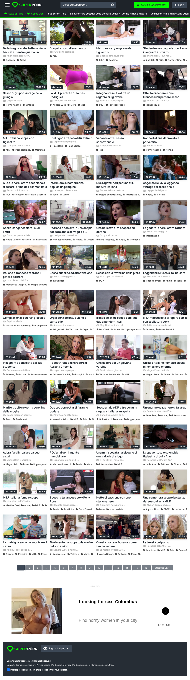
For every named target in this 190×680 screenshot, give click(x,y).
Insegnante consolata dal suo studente (22, 365)
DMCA (111, 664)
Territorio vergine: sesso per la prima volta (113, 370)
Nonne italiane (154, 145)
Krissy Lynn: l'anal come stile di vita (113, 460)
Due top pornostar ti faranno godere (69, 409)
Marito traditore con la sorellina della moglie (24, 409)
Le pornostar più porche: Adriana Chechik (66, 370)
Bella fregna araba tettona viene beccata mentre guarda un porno (24, 50)
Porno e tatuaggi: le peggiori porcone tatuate (159, 231)
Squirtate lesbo (14, 321)
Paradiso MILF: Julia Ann (159, 460)
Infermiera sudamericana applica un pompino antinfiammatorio (67, 185)
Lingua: (56, 648)
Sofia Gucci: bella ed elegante (113, 415)
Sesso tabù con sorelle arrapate (19, 415)
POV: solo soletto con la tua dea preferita (66, 415)
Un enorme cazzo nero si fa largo (164, 407)
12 (118, 567)
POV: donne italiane (63, 52)
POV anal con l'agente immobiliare (64, 454)
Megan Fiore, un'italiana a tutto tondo (159, 370)
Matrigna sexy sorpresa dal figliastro (114, 50)
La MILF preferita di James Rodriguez (67, 95)
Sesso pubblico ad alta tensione (71, 273)
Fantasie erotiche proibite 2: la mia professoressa (113, 100)
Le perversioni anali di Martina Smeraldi (66, 460)
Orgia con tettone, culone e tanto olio (68, 320)
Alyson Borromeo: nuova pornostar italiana (159, 505)
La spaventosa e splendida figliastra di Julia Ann (160, 454)
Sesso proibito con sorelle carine (19, 190)
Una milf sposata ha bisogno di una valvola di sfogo (116, 454)
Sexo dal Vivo (15, 13)
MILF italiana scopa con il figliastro (19, 140)
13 (127, 567)
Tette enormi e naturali (158, 325)
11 (108, 567)
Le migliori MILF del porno (66, 100)
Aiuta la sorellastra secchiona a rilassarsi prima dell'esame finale (25, 185)
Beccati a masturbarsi (112, 56)
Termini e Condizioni (26, 664)
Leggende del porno (156, 190)
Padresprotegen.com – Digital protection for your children (39, 669)
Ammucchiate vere (63, 325)
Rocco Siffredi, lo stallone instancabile (159, 276)
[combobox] (88, 5)
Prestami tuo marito (110, 145)
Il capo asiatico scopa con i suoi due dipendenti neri (117, 320)
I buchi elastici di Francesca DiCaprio (19, 280)
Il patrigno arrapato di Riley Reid (71, 138)
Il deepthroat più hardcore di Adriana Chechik (69, 365)
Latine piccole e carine (65, 190)
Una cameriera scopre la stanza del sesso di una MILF (164, 499)
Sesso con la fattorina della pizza (118, 273)
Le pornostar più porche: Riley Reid (66, 142)
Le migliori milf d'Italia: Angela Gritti (19, 145)
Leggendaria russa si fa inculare (164, 273)
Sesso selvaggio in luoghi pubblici (66, 276)
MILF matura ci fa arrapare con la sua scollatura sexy (165, 320)
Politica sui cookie (81, 664)
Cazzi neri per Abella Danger (19, 235)
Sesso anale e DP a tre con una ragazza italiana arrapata (116, 409)
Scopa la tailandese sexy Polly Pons (70, 499)
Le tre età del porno (156, 542)
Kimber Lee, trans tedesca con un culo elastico (159, 100)
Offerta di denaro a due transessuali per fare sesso (161, 95)
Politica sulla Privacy (61, 664)
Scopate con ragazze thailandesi (66, 505)
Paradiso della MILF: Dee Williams (159, 546)
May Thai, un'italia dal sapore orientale (113, 325)
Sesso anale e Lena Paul (159, 411)
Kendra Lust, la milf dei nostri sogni (66, 550)
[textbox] (84, 5)
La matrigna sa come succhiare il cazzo (25, 544)
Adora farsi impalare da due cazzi (21, 454)
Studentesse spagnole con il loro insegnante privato (165, 50)
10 (99, 567)
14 (136, 567)
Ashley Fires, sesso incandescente (19, 550)
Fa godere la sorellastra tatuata (164, 228)
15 (146, 567)
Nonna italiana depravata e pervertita (161, 140)
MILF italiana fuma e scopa (20, 497)
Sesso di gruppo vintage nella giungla (22, 95)
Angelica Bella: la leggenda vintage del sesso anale (161, 185)
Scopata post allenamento (68, 48)
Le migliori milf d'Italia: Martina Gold (19, 501)
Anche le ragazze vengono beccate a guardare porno (19, 56)
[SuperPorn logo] (26, 5)
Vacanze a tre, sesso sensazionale (110, 140)
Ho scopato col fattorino (113, 276)
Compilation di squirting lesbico (24, 318)
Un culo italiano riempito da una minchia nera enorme (164, 365)
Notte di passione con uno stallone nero (113, 499)
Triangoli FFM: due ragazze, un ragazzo (159, 56)
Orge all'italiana (14, 100)
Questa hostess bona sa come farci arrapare (116, 544)
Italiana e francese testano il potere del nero (22, 275)
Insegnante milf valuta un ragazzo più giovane (113, 95)
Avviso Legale (43, 664)
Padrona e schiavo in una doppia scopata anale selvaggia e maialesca (71, 230)
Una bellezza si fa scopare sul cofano (115, 230)
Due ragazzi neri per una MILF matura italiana (115, 185)
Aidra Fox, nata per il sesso (113, 505)
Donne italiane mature (134, 13)
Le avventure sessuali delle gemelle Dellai (94, 13)
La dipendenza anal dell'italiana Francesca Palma (66, 235)
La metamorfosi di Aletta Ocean (113, 550)
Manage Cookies (99, 664)
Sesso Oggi (37, 13)
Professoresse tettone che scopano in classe (19, 370)
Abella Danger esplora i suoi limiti (21, 230)
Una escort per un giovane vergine (113, 365)
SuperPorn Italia (57, 13)
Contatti (11, 664)
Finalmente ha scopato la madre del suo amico (71, 544)
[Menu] (7, 5)
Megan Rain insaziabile (18, 460)
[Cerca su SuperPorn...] (112, 5)
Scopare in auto (108, 235)
